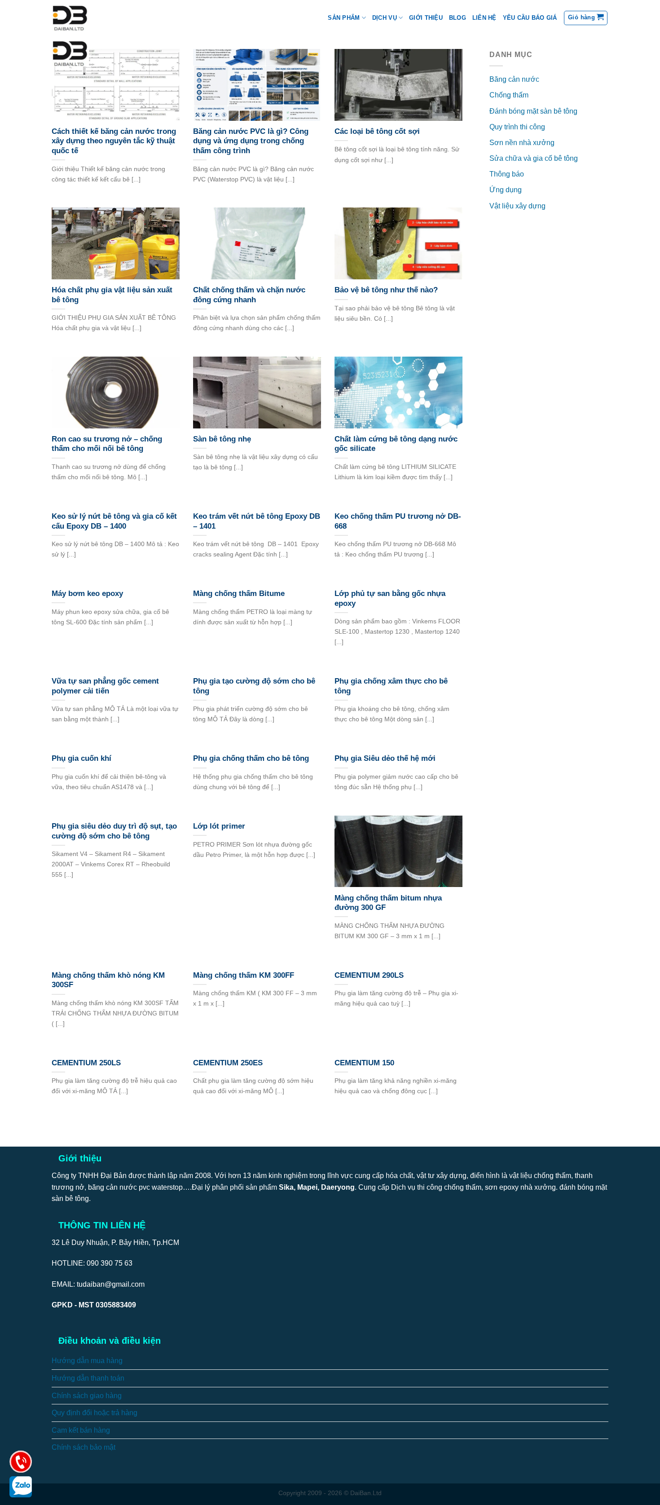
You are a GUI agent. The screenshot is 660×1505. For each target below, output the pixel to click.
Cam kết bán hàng (81, 1430)
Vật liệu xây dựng (517, 206)
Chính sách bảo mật (83, 1447)
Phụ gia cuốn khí (81, 758)
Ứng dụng (505, 190)
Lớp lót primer (219, 826)
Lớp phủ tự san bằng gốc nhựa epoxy (389, 598)
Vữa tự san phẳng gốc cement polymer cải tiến (105, 686)
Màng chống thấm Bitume (239, 593)
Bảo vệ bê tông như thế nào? (386, 290)
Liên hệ (484, 17)
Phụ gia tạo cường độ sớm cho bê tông (254, 686)
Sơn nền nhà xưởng (521, 142)
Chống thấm (508, 95)
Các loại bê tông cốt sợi (377, 131)
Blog (457, 17)
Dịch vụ (384, 17)
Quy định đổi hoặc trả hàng (94, 1413)
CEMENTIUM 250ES (228, 1063)
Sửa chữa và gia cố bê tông (533, 158)
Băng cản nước (514, 79)
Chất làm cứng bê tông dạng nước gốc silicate (396, 444)
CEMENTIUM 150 (364, 1063)
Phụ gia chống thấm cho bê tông (251, 758)
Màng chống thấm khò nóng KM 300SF (108, 980)
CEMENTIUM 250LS (86, 1063)
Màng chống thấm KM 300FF (243, 975)
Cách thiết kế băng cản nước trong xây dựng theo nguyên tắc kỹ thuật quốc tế (114, 141)
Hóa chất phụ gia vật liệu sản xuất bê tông (112, 295)
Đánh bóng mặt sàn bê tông (533, 111)
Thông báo (506, 174)
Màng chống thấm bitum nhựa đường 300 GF (388, 903)
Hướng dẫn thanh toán (88, 1378)
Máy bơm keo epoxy (87, 593)
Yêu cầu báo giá (530, 17)
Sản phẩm (344, 17)
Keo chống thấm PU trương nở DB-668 (397, 521)
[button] (585, 18)
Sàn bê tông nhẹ (222, 439)
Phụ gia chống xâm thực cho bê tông (391, 686)
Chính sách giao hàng (87, 1395)
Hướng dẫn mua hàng (87, 1360)
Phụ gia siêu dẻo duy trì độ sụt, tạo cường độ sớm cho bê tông (114, 831)
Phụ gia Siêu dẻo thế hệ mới (385, 758)
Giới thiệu (426, 17)
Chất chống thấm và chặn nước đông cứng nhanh (249, 295)
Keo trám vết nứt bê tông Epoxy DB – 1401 (256, 521)
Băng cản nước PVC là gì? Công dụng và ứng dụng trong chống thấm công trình (250, 141)
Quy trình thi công (517, 127)
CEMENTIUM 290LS (369, 975)
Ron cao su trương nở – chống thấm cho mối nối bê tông (107, 444)
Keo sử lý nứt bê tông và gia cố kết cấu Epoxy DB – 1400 (114, 521)
